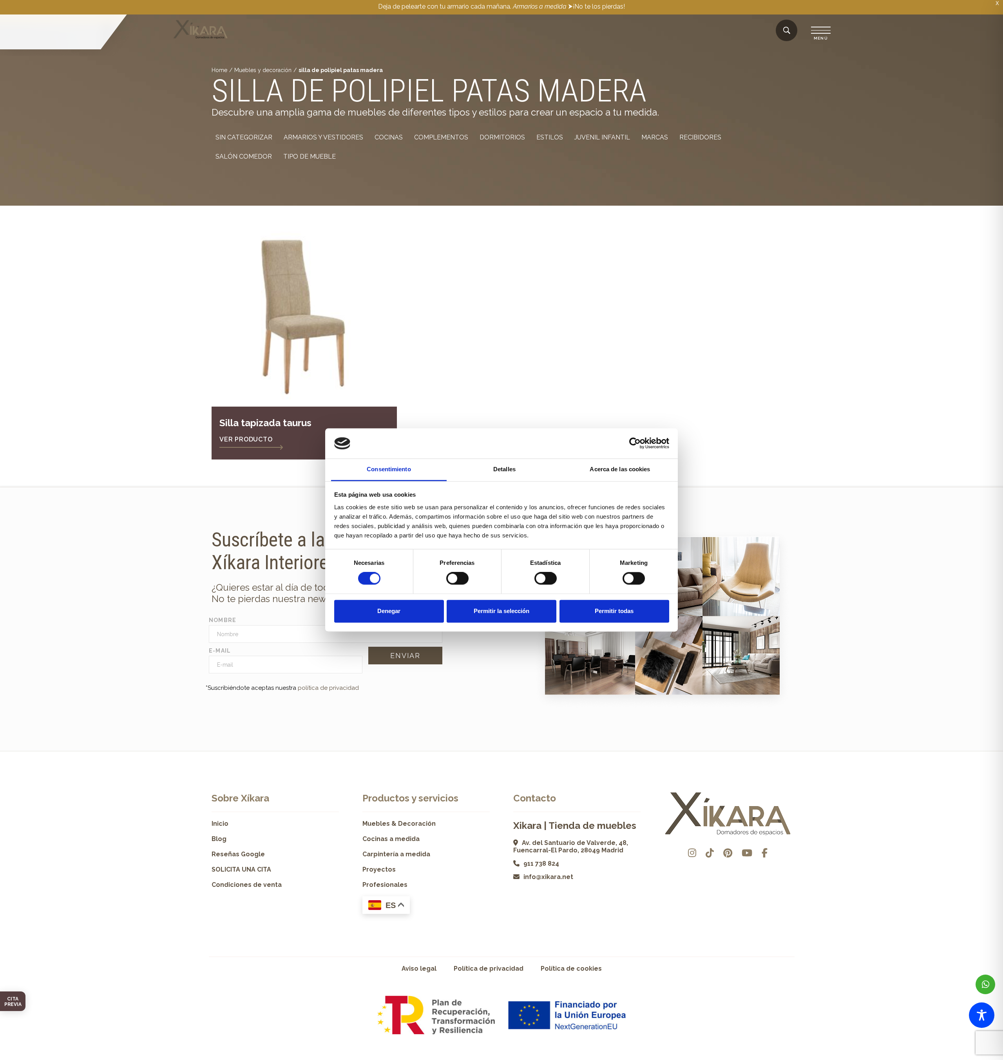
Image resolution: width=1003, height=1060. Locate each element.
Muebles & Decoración (399, 823)
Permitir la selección (501, 611)
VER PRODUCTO (246, 439)
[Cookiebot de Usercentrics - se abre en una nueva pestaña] (635, 443)
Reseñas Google (238, 854)
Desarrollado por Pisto (771, 1057)
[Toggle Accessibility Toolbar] (981, 1015)
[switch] (457, 578)
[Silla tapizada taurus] (304, 314)
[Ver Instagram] (692, 853)
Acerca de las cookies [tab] (620, 469)
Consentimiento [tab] (389, 469)
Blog (219, 839)
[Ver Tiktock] (710, 853)
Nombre (223, 620)
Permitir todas (614, 611)
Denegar (388, 611)
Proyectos (379, 869)
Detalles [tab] (504, 469)
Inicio (220, 823)
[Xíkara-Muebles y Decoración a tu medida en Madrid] (200, 30)
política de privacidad (328, 687)
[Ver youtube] (747, 853)
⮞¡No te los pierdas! (596, 6)
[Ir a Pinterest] (727, 853)
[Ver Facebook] (765, 853)
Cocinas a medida (391, 839)
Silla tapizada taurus (265, 423)
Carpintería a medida (396, 854)
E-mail (220, 651)
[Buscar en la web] (786, 30)
